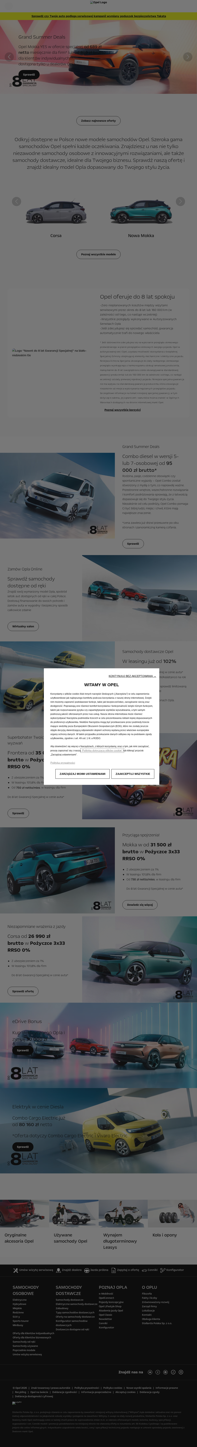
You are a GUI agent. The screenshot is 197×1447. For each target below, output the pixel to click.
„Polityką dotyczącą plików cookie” (102, 750)
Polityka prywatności (62, 762)
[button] (132, 676)
